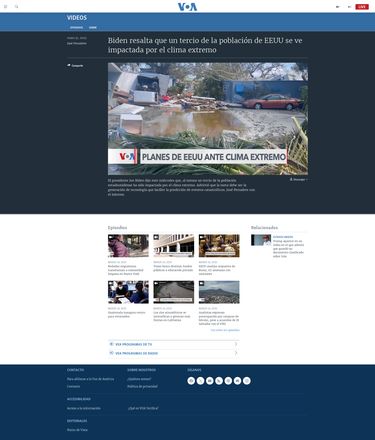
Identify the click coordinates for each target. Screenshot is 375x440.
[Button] (75, 66)
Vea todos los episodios (225, 330)
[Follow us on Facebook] (191, 380)
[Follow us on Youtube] (209, 380)
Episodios (76, 27)
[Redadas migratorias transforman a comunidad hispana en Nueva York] (128, 245)
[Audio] (349, 7)
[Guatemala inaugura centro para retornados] (128, 292)
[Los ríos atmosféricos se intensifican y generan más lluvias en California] (174, 292)
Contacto (73, 386)
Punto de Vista (77, 430)
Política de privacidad (142, 386)
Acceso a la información (84, 408)
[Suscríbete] (237, 380)
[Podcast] (228, 380)
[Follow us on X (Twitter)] (200, 380)
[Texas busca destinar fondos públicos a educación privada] (174, 245)
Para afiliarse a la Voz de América (90, 379)
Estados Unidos (283, 237)
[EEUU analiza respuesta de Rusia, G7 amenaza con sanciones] (219, 245)
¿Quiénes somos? (139, 379)
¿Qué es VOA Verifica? (143, 408)
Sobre (93, 27)
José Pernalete (77, 43)
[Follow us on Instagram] (246, 380)
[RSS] (219, 380)
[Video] (338, 7)
